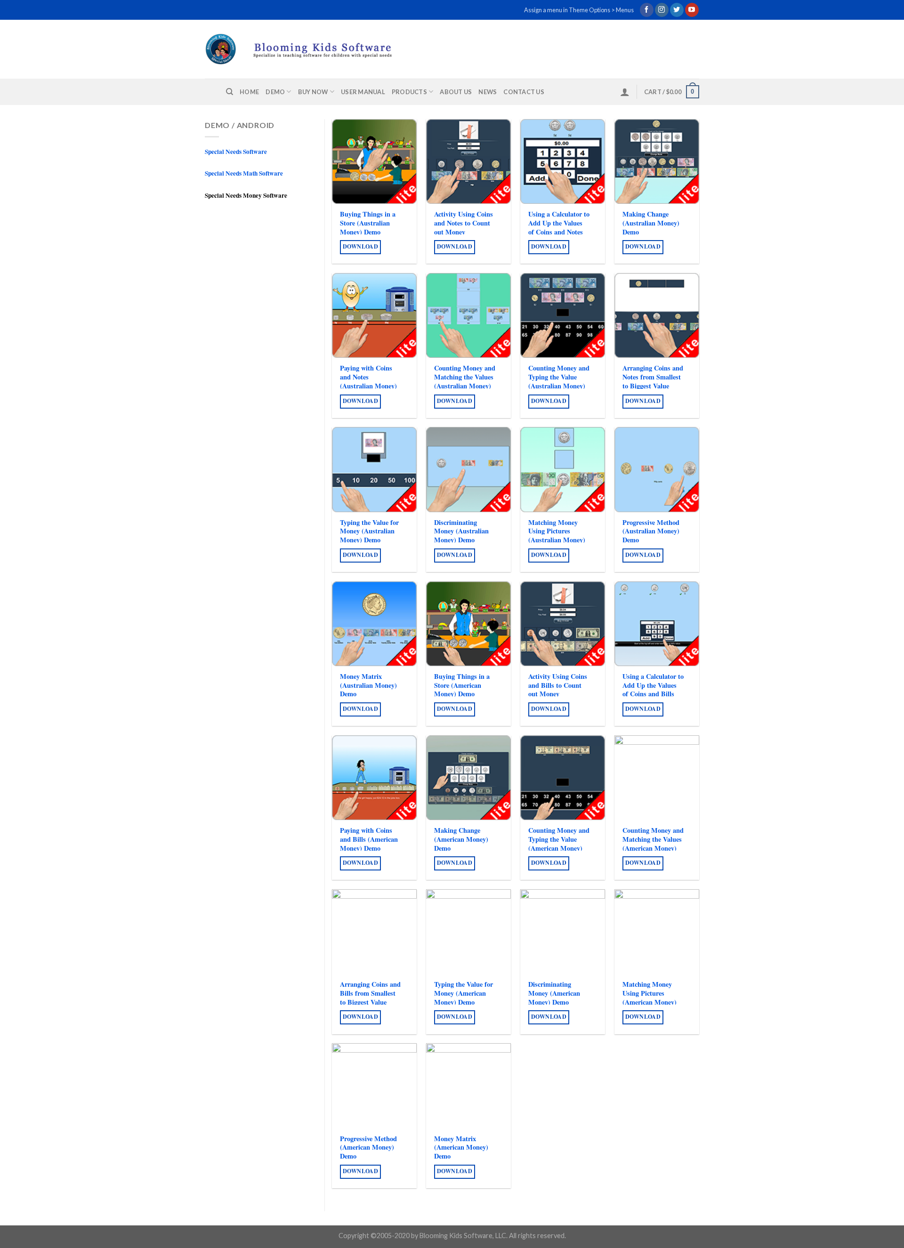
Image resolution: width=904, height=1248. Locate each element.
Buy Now (313, 92)
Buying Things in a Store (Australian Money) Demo (368, 223)
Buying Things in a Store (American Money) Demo (462, 685)
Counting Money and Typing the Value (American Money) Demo (558, 844)
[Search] (229, 92)
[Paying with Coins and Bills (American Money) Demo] (374, 777)
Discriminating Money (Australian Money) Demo (461, 531)
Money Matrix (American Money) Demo (461, 1148)
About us (456, 92)
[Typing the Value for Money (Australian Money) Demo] (374, 469)
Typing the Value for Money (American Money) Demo (463, 993)
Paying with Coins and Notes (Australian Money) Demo (368, 381)
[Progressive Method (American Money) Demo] (374, 1085)
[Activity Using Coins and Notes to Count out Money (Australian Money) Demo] (468, 161)
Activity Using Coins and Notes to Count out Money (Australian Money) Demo (463, 232)
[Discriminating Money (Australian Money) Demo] (468, 469)
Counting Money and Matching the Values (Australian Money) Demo (464, 381)
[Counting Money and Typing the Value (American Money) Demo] (562, 777)
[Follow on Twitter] (677, 10)
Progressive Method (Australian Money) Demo (650, 531)
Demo (275, 92)
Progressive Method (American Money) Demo (368, 1148)
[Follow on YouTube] (692, 10)
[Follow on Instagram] (662, 10)
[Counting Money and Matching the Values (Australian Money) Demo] (468, 315)
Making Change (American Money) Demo (461, 839)
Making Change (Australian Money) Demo (650, 223)
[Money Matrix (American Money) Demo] (468, 1085)
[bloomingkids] (316, 48)
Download (360, 246)
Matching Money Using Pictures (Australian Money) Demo (556, 536)
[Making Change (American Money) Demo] (468, 777)
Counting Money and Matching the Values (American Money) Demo (653, 844)
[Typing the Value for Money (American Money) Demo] (468, 931)
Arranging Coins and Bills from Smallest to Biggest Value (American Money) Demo (370, 1002)
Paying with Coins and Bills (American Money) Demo (369, 839)
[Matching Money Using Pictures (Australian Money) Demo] (562, 469)
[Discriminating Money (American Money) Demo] (562, 931)
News (487, 92)
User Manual (363, 92)
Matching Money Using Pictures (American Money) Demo (649, 997)
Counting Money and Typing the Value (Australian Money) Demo (558, 381)
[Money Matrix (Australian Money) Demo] (374, 623)
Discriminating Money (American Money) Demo (554, 993)
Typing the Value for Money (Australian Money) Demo (369, 531)
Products (409, 92)
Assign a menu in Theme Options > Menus (579, 10)
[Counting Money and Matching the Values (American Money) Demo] (656, 777)
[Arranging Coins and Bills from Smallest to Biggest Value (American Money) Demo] (374, 931)
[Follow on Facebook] (647, 10)
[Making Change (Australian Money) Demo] (656, 161)
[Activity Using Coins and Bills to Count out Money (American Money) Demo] (562, 623)
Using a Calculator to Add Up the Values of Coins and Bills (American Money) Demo (653, 694)
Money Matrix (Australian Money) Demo (368, 685)
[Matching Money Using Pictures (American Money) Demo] (656, 931)
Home (249, 92)
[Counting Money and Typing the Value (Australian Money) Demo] (562, 315)
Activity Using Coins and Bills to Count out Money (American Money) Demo (557, 694)
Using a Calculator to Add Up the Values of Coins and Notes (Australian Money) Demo (558, 232)
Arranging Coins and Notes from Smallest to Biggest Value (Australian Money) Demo (652, 386)
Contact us (523, 92)
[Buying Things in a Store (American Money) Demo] (468, 623)
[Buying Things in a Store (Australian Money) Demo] (374, 161)
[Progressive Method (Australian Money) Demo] (656, 469)
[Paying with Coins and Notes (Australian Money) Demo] (374, 315)
